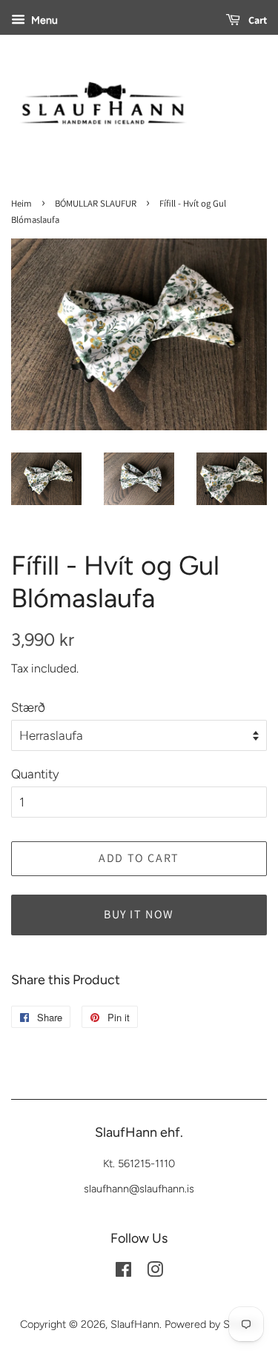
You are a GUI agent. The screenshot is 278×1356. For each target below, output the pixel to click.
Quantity (35, 773)
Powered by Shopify (212, 1324)
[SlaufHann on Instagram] (155, 1272)
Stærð (28, 707)
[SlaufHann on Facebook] (123, 1272)
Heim (21, 203)
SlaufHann (134, 1324)
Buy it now (139, 914)
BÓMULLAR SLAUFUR (95, 203)
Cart (256, 20)
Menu (43, 20)
